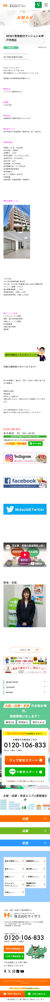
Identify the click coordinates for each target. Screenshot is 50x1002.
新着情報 (11, 47)
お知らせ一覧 (25, 650)
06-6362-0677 (12, 924)
